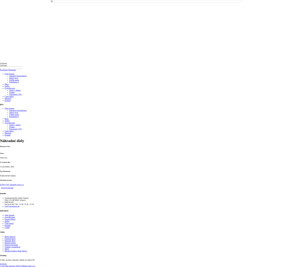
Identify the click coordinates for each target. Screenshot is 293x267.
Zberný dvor (13, 78)
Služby (7, 86)
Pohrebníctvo (14, 82)
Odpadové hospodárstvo (18, 76)
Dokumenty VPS (15, 94)
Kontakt (7, 101)
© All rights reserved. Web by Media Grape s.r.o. (17, 266)
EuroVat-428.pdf (7, 188)
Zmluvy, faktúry (15, 90)
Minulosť (8, 99)
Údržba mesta (14, 80)
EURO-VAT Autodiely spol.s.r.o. (12, 185)
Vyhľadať (3, 63)
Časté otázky (9, 97)
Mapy (7, 84)
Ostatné (12, 92)
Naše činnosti (9, 74)
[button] (146, 105)
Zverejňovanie (10, 88)
